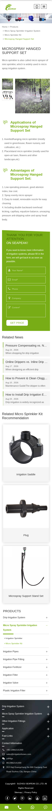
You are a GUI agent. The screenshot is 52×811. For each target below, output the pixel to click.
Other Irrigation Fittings (13, 721)
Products (14, 27)
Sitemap (18, 792)
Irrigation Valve (10, 683)
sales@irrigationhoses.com (18, 754)
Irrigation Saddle (25, 474)
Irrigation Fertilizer (12, 667)
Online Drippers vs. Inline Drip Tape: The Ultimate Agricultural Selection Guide (26, 361)
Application (8, 728)
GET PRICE (17, 322)
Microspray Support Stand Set (26, 596)
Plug (26, 535)
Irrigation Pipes (10, 651)
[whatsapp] (32, 807)
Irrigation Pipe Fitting (13, 659)
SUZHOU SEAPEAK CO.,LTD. (30, 783)
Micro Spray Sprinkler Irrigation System (22, 31)
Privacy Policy (30, 792)
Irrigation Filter (10, 675)
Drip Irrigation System (14, 617)
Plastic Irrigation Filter (14, 690)
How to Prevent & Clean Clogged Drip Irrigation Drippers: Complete (26, 378)
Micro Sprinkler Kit (13, 35)
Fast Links (7, 736)
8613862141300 (13, 763)
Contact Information (12, 743)
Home (5, 27)
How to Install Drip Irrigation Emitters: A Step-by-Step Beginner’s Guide (26, 394)
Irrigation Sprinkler (14, 638)
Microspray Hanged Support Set (19, 39)
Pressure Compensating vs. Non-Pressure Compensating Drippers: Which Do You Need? (26, 345)
